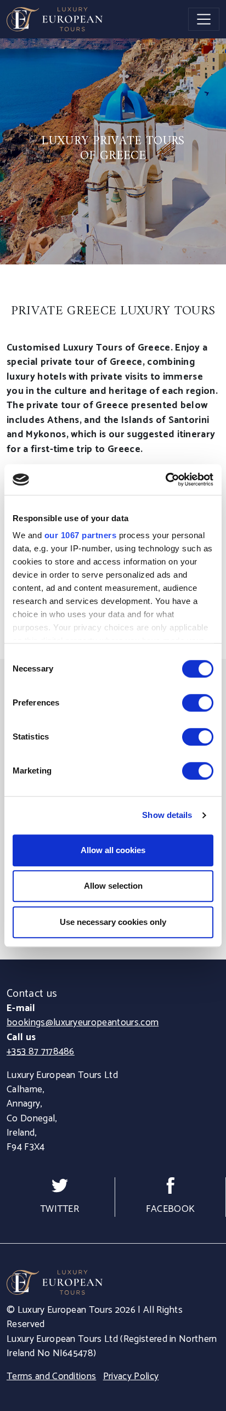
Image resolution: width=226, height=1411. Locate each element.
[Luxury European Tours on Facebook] (170, 1185)
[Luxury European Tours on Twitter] (60, 1185)
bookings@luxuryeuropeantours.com (83, 1023)
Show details (167, 815)
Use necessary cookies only (113, 922)
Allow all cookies (113, 850)
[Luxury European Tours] (55, 19)
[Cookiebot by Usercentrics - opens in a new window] (165, 479)
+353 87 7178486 (41, 1052)
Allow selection (113, 885)
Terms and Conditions (51, 1377)
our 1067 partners (80, 535)
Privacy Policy (131, 1377)
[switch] (197, 703)
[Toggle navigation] (203, 19)
